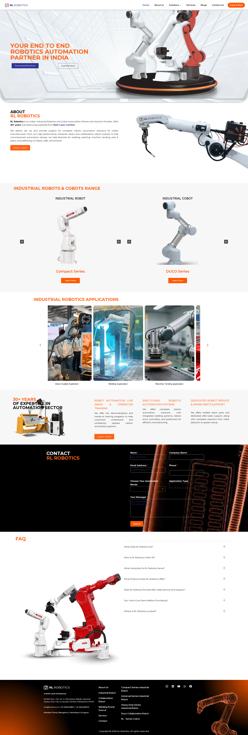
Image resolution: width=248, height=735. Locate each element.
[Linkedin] (172, 686)
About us (159, 5)
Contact (103, 721)
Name (134, 453)
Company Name (178, 453)
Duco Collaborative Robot (135, 713)
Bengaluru (64, 712)
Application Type (178, 481)
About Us (103, 687)
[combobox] (147, 489)
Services (191, 5)
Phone (173, 465)
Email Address (139, 465)
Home (146, 5)
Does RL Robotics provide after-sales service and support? (154, 590)
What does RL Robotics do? (138, 547)
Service (103, 715)
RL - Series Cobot (130, 719)
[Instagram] (166, 686)
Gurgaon (85, 712)
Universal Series (70, 271)
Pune (55, 712)
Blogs (204, 5)
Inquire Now (236, 5)
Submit (137, 524)
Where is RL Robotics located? (140, 611)
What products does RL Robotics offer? (144, 579)
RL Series (177, 271)
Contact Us (218, 5)
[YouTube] (178, 686)
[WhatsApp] (184, 686)
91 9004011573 (83, 707)
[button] (25, 65)
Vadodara (74, 712)
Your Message (139, 497)
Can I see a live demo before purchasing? (146, 600)
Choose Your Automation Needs (144, 483)
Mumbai (47, 712)
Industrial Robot (107, 693)
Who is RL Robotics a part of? (139, 557)
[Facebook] (190, 686)
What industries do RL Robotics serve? (144, 568)
